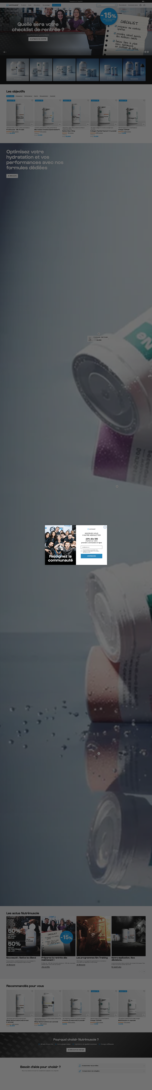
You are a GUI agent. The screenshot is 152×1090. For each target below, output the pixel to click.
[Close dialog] (105, 527)
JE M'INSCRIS (91, 556)
